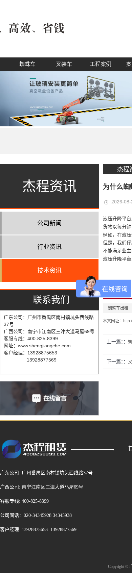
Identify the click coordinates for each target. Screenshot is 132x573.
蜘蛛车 (27, 64)
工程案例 (100, 64)
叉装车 (64, 64)
